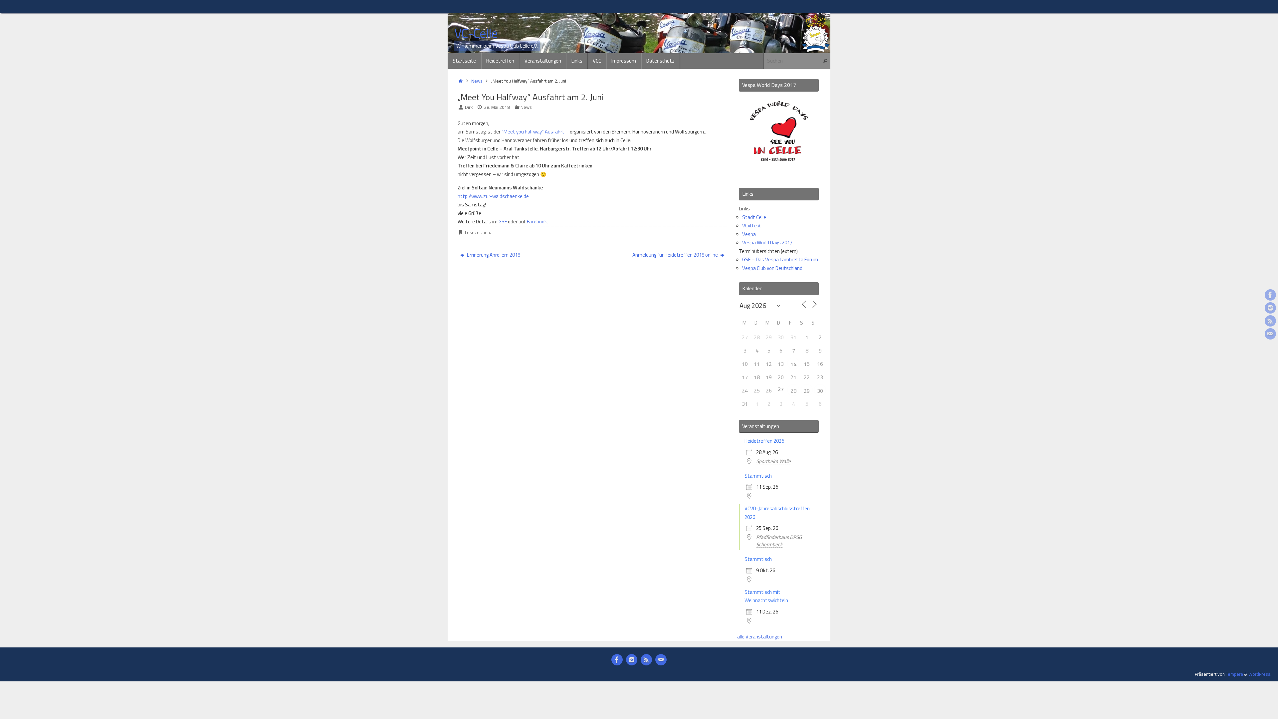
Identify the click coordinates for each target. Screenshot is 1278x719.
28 (793, 391)
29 (807, 391)
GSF (503, 221)
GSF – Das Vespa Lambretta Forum (780, 259)
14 (793, 364)
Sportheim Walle (773, 461)
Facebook (537, 221)
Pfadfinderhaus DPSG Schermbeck (779, 540)
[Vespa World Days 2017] (779, 173)
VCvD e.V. (751, 225)
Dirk (469, 107)
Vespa (749, 234)
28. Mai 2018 (497, 107)
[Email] (1270, 334)
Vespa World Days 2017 (767, 242)
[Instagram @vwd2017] (1270, 308)
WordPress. (1259, 674)
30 (820, 391)
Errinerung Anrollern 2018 (493, 255)
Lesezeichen (477, 232)
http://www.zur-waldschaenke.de (493, 196)
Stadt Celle (754, 217)
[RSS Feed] (1270, 321)
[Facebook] (1270, 295)
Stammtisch (758, 476)
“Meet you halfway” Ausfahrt (533, 131)
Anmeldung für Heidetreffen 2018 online (675, 255)
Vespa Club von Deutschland (772, 268)
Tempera (1234, 674)
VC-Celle (476, 34)
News (477, 81)
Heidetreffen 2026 (764, 441)
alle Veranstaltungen (759, 636)
